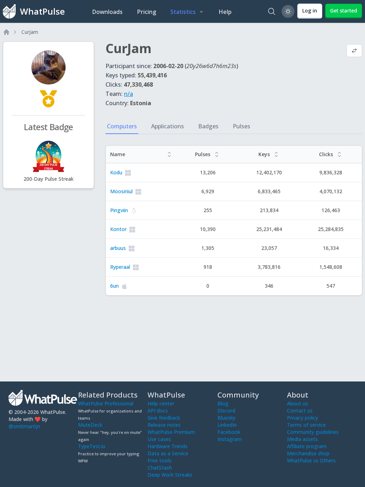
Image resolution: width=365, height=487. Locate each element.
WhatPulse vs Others (311, 460)
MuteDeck (90, 424)
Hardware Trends (167, 446)
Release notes (164, 424)
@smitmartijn (24, 426)
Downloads (107, 12)
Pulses (241, 126)
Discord (226, 410)
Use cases (159, 439)
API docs (158, 410)
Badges (208, 126)
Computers (122, 126)
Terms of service (306, 424)
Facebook (228, 432)
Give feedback (164, 417)
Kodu (116, 172)
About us (297, 403)
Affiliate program (307, 446)
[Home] (6, 32)
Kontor (118, 229)
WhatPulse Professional (105, 403)
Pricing (146, 12)
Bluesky (226, 417)
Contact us (300, 410)
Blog (222, 403)
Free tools (159, 460)
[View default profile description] (354, 51)
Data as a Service (168, 453)
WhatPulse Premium (171, 432)
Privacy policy (302, 417)
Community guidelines (313, 432)
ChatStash (160, 467)
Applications (167, 126)
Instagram (229, 439)
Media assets (302, 439)
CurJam (29, 32)
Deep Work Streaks (170, 474)
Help (225, 12)
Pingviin (119, 210)
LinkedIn (227, 424)
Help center (161, 403)
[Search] (271, 11)
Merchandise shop (308, 453)
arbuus (118, 248)
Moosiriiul (121, 191)
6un (114, 285)
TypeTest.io (92, 446)
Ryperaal (120, 266)
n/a (128, 94)
